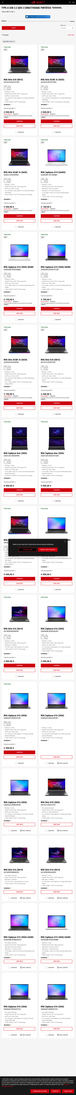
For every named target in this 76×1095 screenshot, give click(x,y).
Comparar (21, 132)
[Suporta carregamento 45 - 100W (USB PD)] (9, 87)
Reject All (55, 1091)
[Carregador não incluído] (6, 723)
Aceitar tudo (68, 1091)
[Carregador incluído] (6, 87)
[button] (2, 2)
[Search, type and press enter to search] (70, 2)
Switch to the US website (48, 549)
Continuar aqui (27, 549)
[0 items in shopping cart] (73, 2)
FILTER (13, 28)
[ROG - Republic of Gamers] (38, 2)
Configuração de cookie (40, 1091)
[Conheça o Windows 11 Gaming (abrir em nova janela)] (38, 17)
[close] (65, 541)
